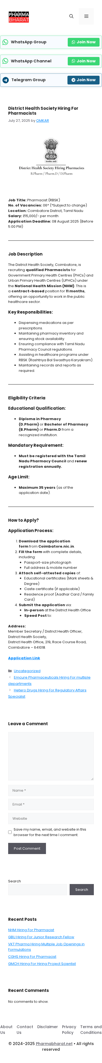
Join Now (86, 42)
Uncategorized (27, 670)
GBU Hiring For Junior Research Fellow (41, 937)
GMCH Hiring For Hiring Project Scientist (42, 963)
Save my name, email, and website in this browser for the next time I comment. (50, 832)
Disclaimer (47, 1026)
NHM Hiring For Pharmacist (31, 930)
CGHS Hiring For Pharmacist (32, 956)
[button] (71, 16)
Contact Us (25, 1029)
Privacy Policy (69, 1029)
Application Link (24, 658)
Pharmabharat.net (54, 1043)
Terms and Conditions (91, 1029)
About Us (6, 1029)
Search (14, 881)
